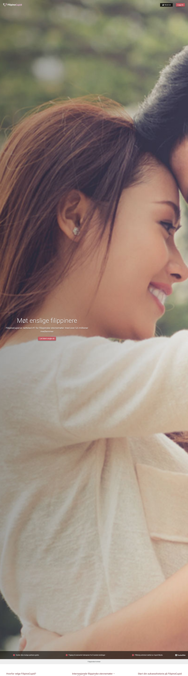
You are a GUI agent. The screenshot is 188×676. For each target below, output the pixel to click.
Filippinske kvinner (94, 662)
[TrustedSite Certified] (180, 655)
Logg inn (180, 5)
